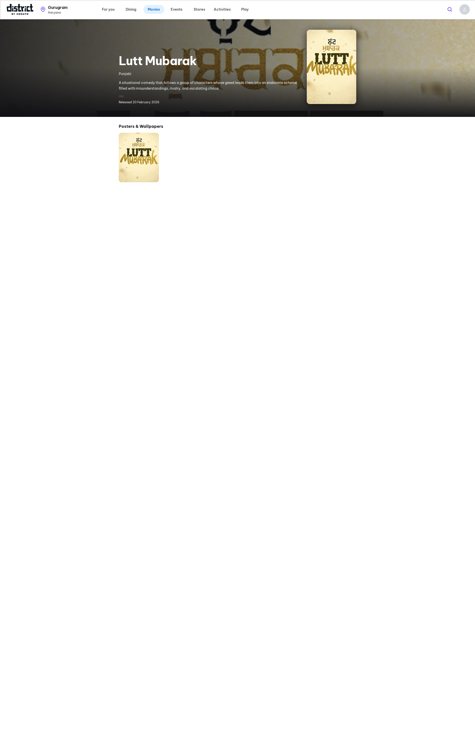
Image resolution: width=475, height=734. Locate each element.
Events (176, 9)
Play (245, 9)
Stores (199, 9)
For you (108, 9)
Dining (131, 9)
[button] (464, 9)
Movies (154, 9)
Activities (222, 9)
